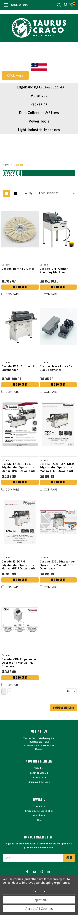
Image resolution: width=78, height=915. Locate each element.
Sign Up (44, 772)
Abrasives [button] (39, 95)
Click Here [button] (15, 75)
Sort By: (28, 193)
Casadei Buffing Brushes (18, 268)
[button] (39, 67)
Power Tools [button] (39, 121)
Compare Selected (63, 707)
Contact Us (39, 806)
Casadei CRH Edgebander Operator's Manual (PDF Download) (19, 662)
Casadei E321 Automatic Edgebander (18, 368)
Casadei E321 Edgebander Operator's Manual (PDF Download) (57, 565)
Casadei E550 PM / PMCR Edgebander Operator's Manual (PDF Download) (57, 467)
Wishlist (39, 768)
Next (70, 691)
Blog (39, 819)
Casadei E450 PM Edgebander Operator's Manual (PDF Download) (18, 565)
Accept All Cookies (39, 908)
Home (6, 165)
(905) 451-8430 (19, 4)
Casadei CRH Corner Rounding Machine (54, 270)
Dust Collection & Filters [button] (39, 112)
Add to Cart (20, 287)
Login (33, 772)
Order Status (39, 777)
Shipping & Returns (39, 781)
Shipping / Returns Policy (39, 810)
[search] (58, 5)
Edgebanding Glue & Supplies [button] (40, 87)
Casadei (18, 165)
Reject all (39, 900)
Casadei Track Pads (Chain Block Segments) (58, 368)
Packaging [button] (39, 104)
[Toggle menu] (5, 7)
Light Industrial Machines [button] (39, 129)
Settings (39, 891)
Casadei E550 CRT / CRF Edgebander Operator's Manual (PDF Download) (18, 467)
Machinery (39, 815)
